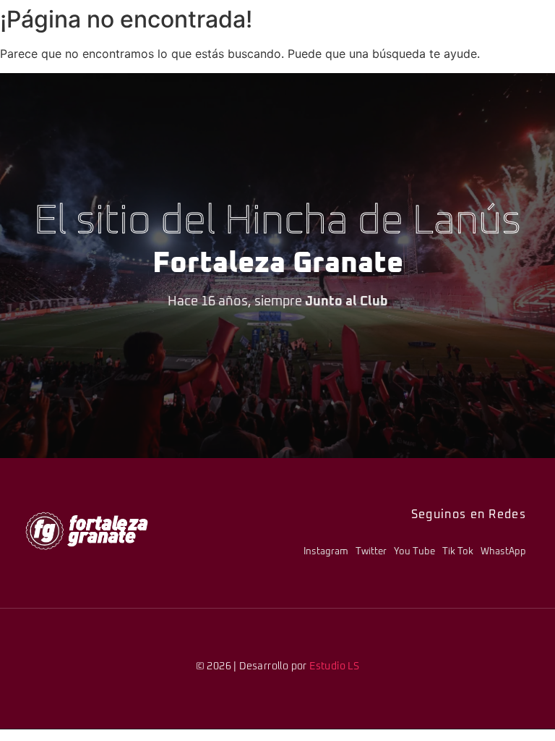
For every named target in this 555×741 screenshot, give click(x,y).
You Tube (414, 551)
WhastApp (503, 551)
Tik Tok (457, 551)
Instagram (326, 551)
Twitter (371, 551)
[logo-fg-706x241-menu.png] (87, 531)
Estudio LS (334, 666)
